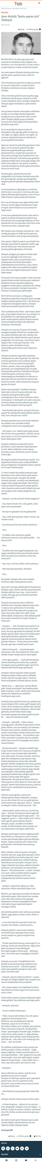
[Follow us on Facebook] (3, 1148)
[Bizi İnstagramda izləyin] (16, 1160)
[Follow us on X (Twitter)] (13, 1148)
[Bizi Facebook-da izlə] (6, 1160)
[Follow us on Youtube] (17, 1148)
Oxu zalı (4, 13)
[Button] (21, 29)
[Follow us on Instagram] (8, 1148)
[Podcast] (27, 1148)
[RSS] (22, 1148)
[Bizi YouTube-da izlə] (26, 1160)
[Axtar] (36, 1160)
